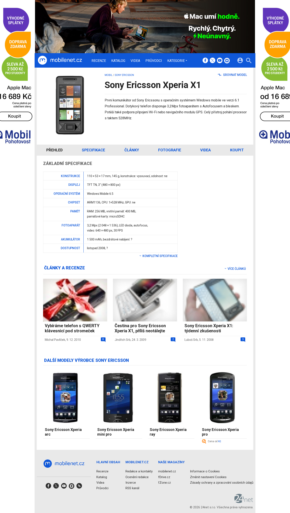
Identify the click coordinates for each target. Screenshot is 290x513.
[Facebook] (205, 61)
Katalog (118, 61)
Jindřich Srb (123, 339)
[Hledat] (249, 61)
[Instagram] (227, 61)
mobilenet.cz (167, 471)
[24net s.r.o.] (243, 501)
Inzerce (130, 482)
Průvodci (153, 61)
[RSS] (79, 487)
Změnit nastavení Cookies (208, 477)
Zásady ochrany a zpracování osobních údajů (221, 482)
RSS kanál (132, 488)
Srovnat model (234, 75)
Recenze (99, 61)
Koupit (237, 150)
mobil (108, 75)
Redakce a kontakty (139, 471)
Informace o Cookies (205, 471)
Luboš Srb (191, 339)
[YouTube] (220, 61)
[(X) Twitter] (212, 61)
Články (131, 150)
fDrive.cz (164, 477)
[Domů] (60, 60)
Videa (135, 61)
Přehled (54, 150)
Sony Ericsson (124, 75)
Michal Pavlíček (55, 339)
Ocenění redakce (137, 477)
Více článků (236, 268)
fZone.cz (164, 482)
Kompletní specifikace (160, 256)
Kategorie (176, 61)
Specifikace (93, 150)
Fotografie (169, 150)
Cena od (214, 441)
